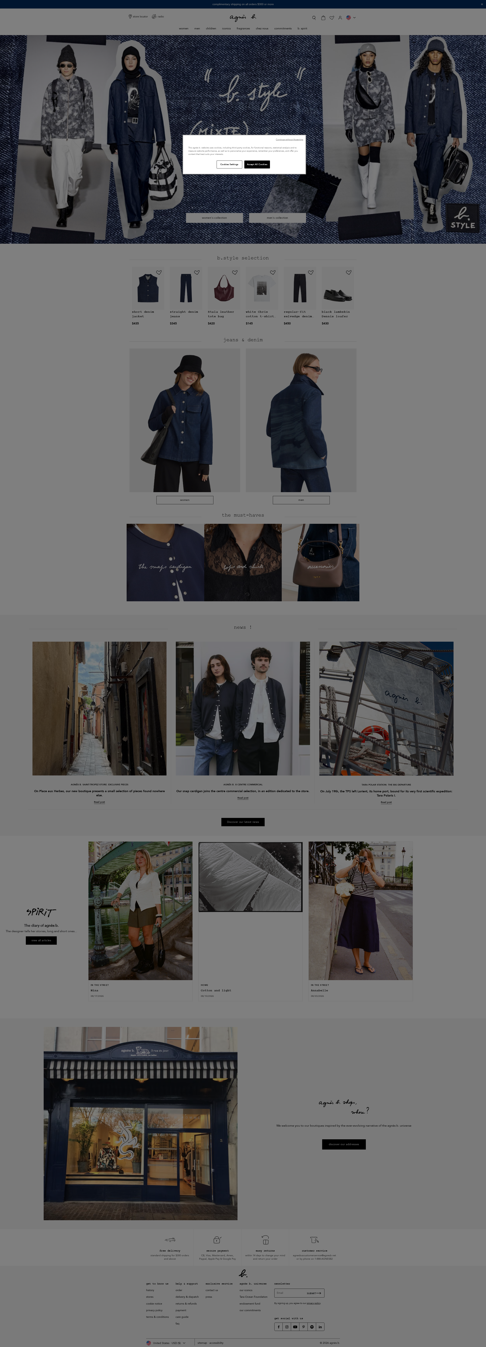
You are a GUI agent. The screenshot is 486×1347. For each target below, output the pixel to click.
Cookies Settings (229, 164)
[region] (244, 154)
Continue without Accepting (289, 139)
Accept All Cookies (257, 164)
